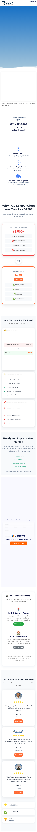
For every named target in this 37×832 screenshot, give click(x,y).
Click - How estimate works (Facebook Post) (14, 103)
